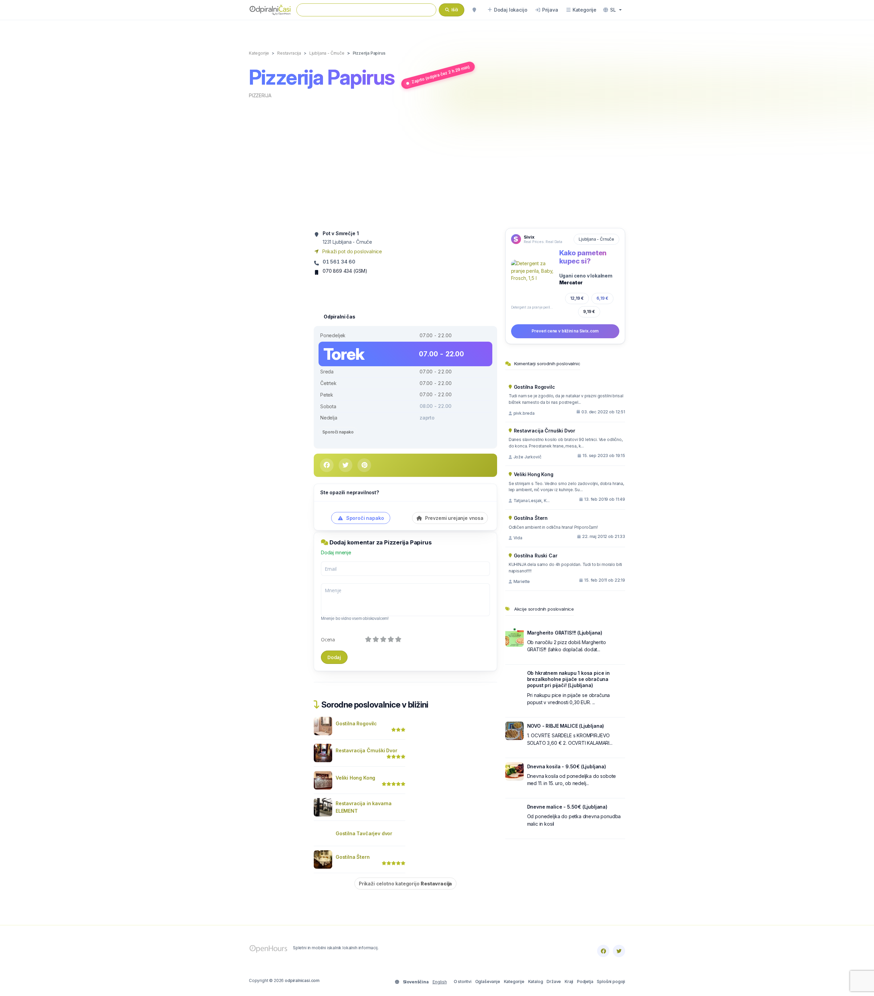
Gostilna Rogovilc (356, 723)
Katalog (535, 981)
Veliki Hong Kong (355, 778)
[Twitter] (619, 951)
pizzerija (260, 95)
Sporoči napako (338, 432)
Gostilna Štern (353, 857)
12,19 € (577, 298)
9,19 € (589, 311)
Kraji (569, 981)
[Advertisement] (437, 163)
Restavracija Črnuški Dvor (366, 750)
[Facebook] (603, 951)
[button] (612, 9)
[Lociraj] (474, 9)
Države (554, 981)
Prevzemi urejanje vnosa (453, 518)
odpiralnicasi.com (302, 980)
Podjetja (585, 981)
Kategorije (514, 981)
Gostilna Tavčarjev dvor (364, 833)
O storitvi (462, 981)
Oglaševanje (487, 981)
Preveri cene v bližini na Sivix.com (565, 330)
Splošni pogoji (611, 981)
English (440, 981)
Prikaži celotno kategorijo (405, 883)
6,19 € (602, 298)
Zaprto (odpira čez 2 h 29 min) (440, 74)
